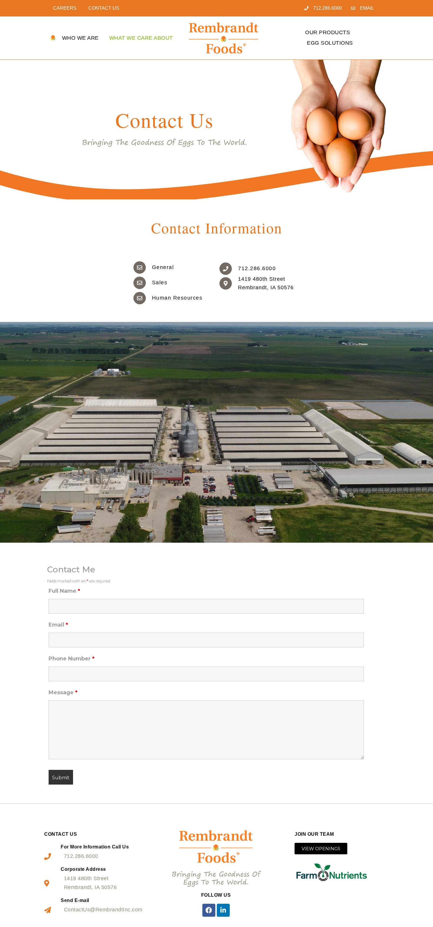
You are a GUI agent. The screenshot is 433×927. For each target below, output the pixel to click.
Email (58, 625)
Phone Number (72, 659)
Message (63, 692)
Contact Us (103, 8)
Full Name (64, 591)
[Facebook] (208, 910)
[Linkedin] (223, 910)
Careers (65, 8)
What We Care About (141, 38)
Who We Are (80, 38)
